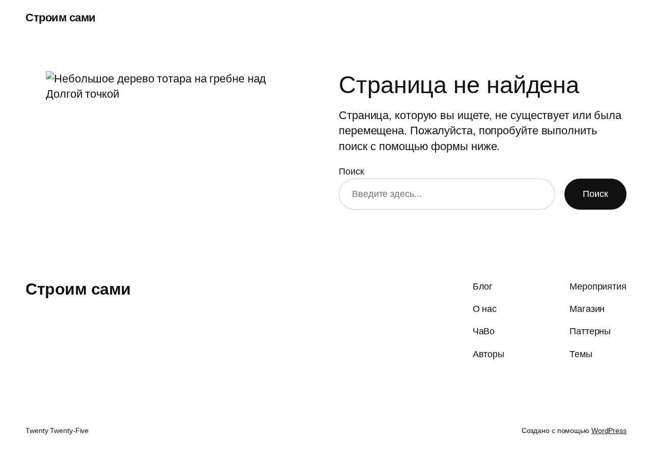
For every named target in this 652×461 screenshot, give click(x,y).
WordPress (609, 430)
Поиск (351, 171)
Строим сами (60, 17)
